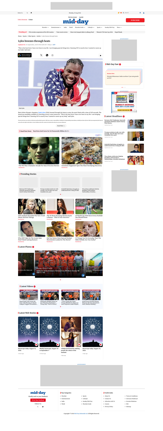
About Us (107, 396)
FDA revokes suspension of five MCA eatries (41, 32)
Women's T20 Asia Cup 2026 (105, 32)
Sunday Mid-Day (109, 27)
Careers (107, 404)
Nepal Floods (118, 32)
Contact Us (108, 398)
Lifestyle (90, 27)
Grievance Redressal (132, 398)
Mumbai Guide (79, 27)
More (118, 27)
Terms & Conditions (132, 396)
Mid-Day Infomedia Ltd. (81, 413)
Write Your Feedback (38, 400)
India (65, 27)
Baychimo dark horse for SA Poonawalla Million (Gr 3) (51, 131)
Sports (99, 27)
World (71, 27)
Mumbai (44, 27)
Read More (60, 126)
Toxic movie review (62, 32)
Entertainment (55, 27)
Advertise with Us (110, 401)
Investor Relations (131, 401)
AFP (54, 44)
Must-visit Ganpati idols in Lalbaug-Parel (82, 32)
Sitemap (128, 406)
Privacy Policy (109, 406)
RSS (127, 404)
